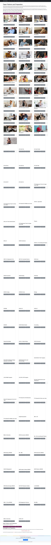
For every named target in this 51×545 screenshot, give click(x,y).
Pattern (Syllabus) (7, 24)
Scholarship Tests (18, 13)
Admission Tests (5, 13)
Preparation (12, 24)
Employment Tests (12, 13)
